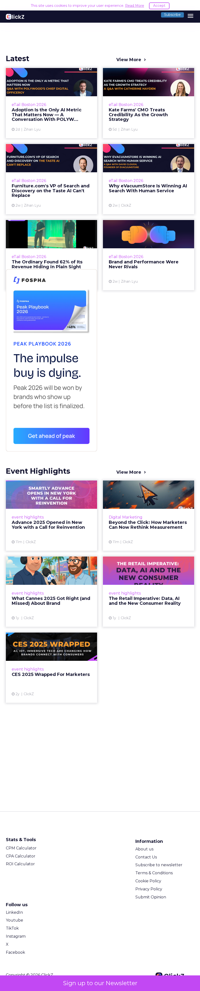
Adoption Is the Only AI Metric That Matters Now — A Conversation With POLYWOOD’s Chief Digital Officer (51, 103)
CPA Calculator (20, 856)
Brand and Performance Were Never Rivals (148, 255)
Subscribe (172, 14)
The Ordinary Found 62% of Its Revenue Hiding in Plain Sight (51, 255)
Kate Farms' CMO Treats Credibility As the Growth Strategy (148, 103)
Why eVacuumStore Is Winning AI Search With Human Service (148, 179)
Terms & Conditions (154, 873)
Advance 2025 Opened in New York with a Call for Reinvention (51, 516)
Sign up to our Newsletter (100, 983)
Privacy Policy (148, 889)
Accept (159, 5)
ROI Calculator (20, 864)
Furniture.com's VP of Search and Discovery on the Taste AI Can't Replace (51, 179)
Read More (134, 5)
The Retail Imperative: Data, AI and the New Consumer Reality (148, 592)
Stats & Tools (21, 839)
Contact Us (146, 857)
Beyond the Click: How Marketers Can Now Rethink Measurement (148, 516)
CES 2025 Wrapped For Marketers (51, 668)
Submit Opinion (150, 897)
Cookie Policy (148, 881)
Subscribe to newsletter (158, 865)
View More (128, 59)
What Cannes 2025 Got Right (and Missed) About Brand (51, 592)
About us (144, 849)
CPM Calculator (21, 848)
